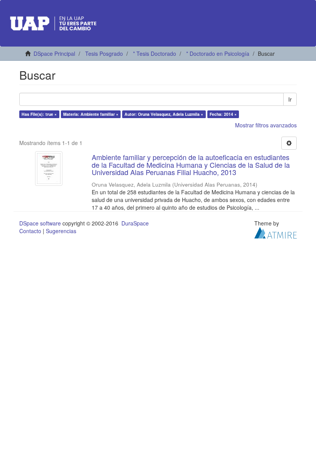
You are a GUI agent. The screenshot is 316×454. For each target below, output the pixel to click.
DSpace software (40, 223)
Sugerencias (61, 231)
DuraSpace (135, 223)
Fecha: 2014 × (223, 114)
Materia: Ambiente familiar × (90, 114)
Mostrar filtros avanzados (266, 125)
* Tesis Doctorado (154, 53)
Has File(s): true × (39, 114)
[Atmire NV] (275, 232)
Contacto (30, 231)
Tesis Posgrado (104, 53)
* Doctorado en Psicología (217, 53)
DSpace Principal (54, 53)
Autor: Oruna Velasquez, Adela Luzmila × (163, 114)
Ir (290, 99)
